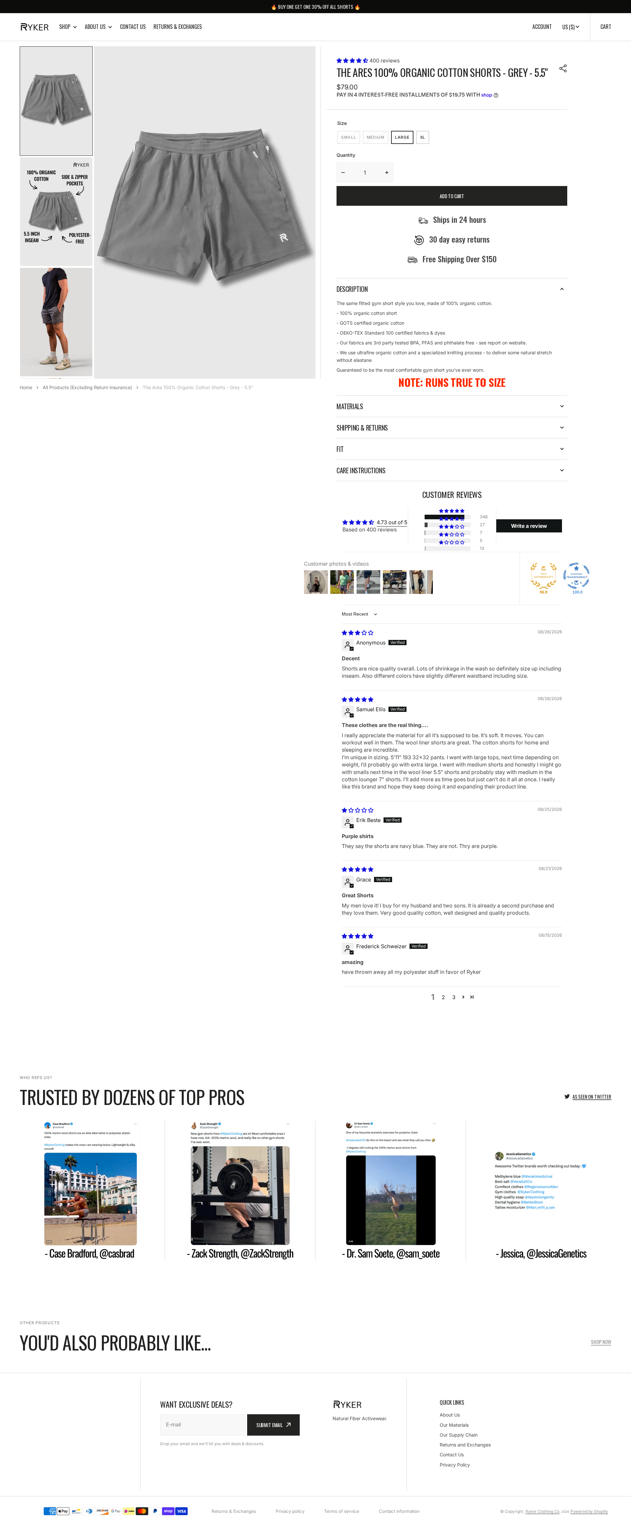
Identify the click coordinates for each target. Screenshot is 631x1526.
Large (404, 139)
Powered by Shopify (589, 1511)
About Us (95, 27)
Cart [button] (605, 27)
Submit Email (269, 1424)
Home (26, 387)
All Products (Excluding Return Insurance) (87, 387)
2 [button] (443, 997)
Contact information (399, 1511)
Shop (64, 27)
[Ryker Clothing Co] (34, 27)
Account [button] (542, 27)
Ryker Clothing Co (542, 1511)
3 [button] (454, 997)
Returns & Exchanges (177, 27)
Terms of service (341, 1511)
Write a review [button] (529, 526)
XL (424, 139)
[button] (353, 60)
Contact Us (133, 27)
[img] (357, 632)
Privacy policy (290, 1511)
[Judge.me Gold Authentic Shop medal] (543, 576)
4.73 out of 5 (392, 522)
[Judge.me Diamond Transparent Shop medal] (576, 576)
